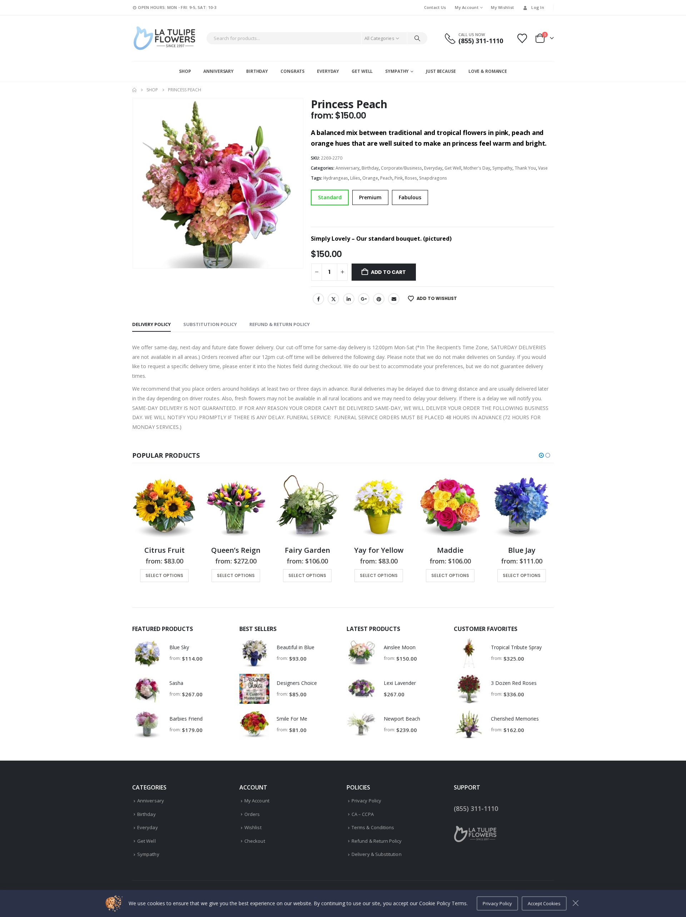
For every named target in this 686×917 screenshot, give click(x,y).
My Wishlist (502, 7)
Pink (398, 178)
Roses (411, 178)
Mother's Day (476, 168)
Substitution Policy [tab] (210, 324)
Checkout (254, 841)
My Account (466, 7)
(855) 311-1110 (476, 808)
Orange (370, 178)
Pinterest (378, 299)
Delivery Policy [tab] (151, 324)
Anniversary (218, 71)
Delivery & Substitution (377, 854)
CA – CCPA (363, 814)
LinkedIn (348, 299)
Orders (252, 814)
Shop (185, 71)
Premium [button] (370, 197)
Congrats (292, 71)
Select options (164, 575)
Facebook (318, 299)
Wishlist (253, 827)
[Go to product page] (164, 507)
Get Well (362, 71)
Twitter (333, 299)
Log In (537, 7)
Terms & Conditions (373, 827)
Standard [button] (330, 197)
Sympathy (397, 71)
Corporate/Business (401, 168)
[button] (541, 455)
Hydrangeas (335, 178)
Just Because (441, 71)
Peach (386, 178)
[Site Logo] (164, 38)
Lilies (355, 178)
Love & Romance (487, 71)
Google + (363, 299)
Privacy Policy (366, 800)
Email (393, 299)
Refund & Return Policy (377, 841)
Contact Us (435, 7)
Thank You (525, 168)
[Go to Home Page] (134, 90)
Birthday (257, 71)
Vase (543, 168)
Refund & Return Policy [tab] (279, 324)
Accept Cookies (544, 903)
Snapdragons (433, 178)
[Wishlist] (522, 38)
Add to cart (388, 272)
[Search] (417, 38)
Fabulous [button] (410, 197)
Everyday (328, 71)
